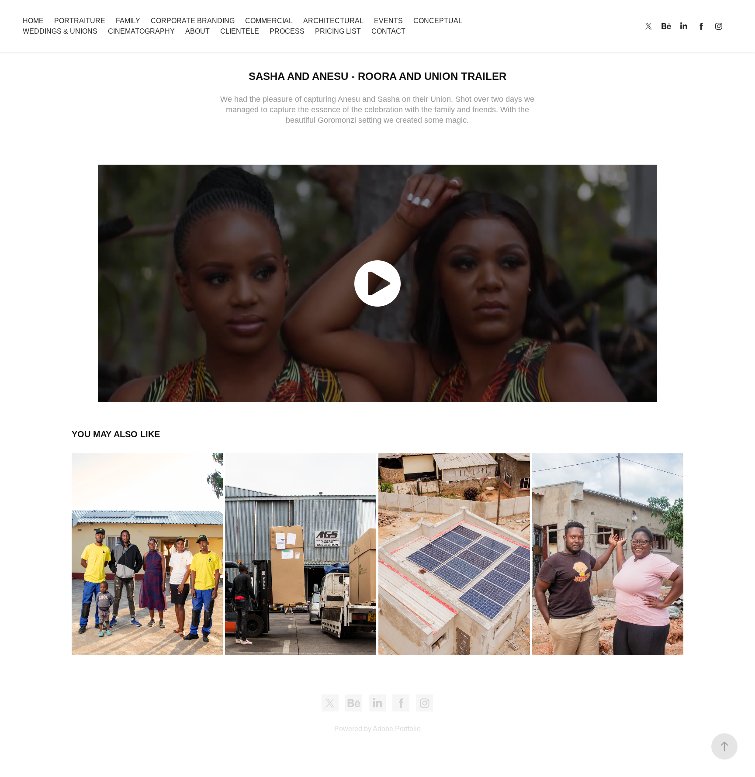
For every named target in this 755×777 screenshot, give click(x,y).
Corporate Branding (193, 20)
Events (388, 20)
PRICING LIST (338, 31)
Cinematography (141, 31)
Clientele (239, 31)
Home (33, 20)
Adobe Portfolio (397, 728)
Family (128, 20)
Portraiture (79, 20)
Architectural (333, 20)
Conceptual (437, 20)
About (197, 31)
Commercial (269, 20)
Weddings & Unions (60, 31)
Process (287, 31)
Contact (388, 31)
